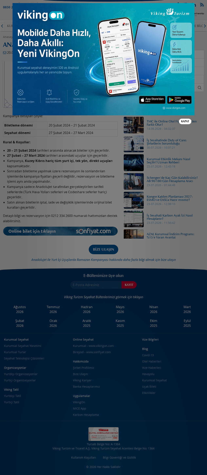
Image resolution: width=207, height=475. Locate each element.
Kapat (185, 121)
